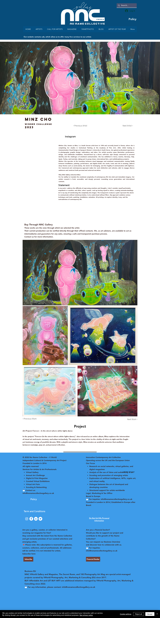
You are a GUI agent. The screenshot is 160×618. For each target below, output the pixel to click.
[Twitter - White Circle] (40, 519)
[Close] (157, 614)
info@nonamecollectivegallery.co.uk (101, 551)
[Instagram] (27, 519)
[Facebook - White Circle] (31, 519)
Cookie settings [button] (125, 614)
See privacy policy (86, 615)
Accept (149, 614)
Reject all (138, 614)
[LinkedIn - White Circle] (36, 519)
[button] (33, 136)
